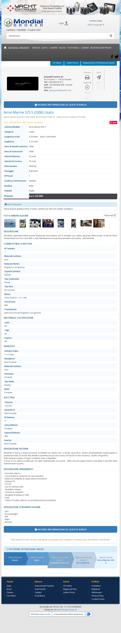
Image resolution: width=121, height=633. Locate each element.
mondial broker (17, 47)
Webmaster (97, 592)
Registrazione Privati (100, 47)
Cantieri (38, 592)
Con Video (11, 595)
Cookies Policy (98, 599)
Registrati (96, 589)
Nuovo (62, 47)
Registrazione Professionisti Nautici (99, 62)
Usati (8, 585)
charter (53, 47)
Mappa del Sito (70, 589)
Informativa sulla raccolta (40, 614)
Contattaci (96, 585)
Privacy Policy (98, 595)
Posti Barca (73, 47)
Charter (9, 592)
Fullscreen (109, 215)
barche (36, 47)
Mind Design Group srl (67, 609)
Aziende (85, 47)
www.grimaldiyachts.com (60, 90)
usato (44, 47)
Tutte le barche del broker (59, 560)
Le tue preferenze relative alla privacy (68, 614)
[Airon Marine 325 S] (10, 223)
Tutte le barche (15, 558)
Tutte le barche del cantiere (83, 560)
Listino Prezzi (72, 62)
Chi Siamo (57, 62)
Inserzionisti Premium (44, 585)
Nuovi (9, 589)
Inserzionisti (40, 589)
